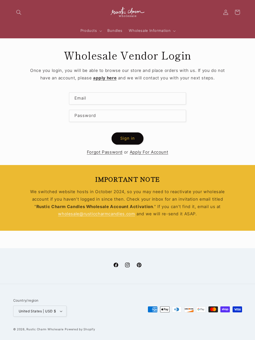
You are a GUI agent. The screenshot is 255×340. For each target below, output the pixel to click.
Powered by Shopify (80, 329)
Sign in (127, 138)
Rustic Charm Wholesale (45, 329)
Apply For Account (149, 152)
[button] (19, 12)
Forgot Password (105, 152)
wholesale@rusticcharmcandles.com (96, 213)
